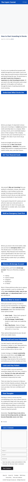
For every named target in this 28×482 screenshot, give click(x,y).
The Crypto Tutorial (8, 2)
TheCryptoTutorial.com (11, 480)
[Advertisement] (14, 20)
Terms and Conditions (17, 477)
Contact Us (10, 475)
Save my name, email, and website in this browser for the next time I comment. (14, 463)
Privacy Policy (8, 477)
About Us (5, 475)
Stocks (5, 422)
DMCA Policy (22, 475)
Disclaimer (16, 475)
